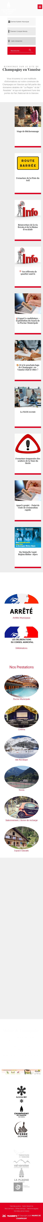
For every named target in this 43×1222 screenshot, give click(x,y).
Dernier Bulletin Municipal (20, 22)
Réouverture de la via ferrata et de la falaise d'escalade (28, 227)
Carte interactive (16, 41)
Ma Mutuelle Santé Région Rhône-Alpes (28, 553)
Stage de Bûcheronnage (28, 131)
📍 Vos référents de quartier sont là (28, 272)
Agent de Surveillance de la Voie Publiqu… (16, 898)
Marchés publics (15, 1206)
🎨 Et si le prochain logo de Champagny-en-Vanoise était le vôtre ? (27, 367)
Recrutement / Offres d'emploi (15, 1208)
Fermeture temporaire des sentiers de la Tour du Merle (27, 460)
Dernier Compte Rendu (19, 31)
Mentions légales (32, 1208)
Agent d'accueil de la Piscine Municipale (20, 912)
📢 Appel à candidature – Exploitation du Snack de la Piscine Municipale (28, 320)
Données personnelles (21, 1211)
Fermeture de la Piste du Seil (27, 179)
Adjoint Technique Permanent (15, 925)
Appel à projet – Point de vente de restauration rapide (27, 507)
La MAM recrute (28, 412)
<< (36, 970)
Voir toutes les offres (21, 893)
